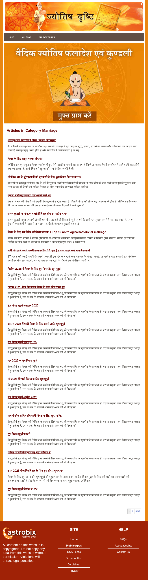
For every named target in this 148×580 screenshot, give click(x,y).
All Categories (47, 37)
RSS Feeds (74, 551)
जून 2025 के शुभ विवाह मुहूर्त (22, 360)
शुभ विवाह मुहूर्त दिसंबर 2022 (23, 489)
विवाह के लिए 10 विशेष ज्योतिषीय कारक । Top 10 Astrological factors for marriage (57, 232)
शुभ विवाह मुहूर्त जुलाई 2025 (22, 342)
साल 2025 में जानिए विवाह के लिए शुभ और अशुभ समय (35, 470)
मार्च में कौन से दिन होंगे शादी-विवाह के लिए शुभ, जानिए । (36, 415)
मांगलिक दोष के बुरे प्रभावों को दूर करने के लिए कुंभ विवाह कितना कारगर (44, 177)
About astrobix (123, 545)
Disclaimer (74, 564)
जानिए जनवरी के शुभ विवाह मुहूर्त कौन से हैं (29, 452)
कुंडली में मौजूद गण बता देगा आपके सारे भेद (29, 195)
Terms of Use (74, 558)
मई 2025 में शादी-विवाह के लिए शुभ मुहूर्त (28, 379)
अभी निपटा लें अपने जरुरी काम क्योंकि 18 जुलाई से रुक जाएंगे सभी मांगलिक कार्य (49, 250)
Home (11, 37)
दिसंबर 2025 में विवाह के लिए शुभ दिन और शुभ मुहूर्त (34, 269)
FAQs (123, 539)
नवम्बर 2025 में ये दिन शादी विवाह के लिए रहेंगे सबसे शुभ (36, 287)
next (138, 511)
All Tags (26, 37)
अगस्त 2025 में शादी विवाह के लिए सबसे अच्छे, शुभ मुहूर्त (36, 324)
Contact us (123, 551)
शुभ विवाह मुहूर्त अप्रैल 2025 (22, 397)
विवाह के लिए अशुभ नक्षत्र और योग (25, 158)
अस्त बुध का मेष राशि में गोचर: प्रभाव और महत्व (32, 140)
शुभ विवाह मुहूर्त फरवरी (19, 434)
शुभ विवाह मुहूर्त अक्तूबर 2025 (23, 305)
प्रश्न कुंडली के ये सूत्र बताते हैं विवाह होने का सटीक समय (37, 213)
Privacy (74, 570)
